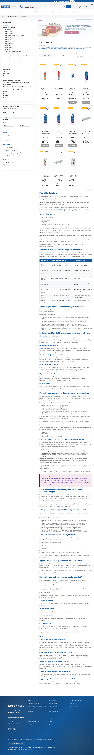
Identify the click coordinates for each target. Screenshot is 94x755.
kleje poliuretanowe (63, 209)
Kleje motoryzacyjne (9, 31)
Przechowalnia (52, 708)
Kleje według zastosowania (12, 16)
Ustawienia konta (53, 706)
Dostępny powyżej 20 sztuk (12, 150)
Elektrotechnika (7, 75)
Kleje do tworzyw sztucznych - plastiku (14, 35)
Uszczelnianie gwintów (10, 59)
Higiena (5, 91)
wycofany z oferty (10, 155)
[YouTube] (17, 723)
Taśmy (5, 71)
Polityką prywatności (28, 749)
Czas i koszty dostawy (75, 706)
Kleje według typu (8, 25)
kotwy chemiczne (46, 211)
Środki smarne (7, 84)
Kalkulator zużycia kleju (33, 703)
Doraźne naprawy (9, 65)
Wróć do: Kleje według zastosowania (12, 114)
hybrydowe (79, 209)
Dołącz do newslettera (16, 743)
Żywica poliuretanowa (10, 53)
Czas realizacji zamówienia (76, 708)
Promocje (5, 97)
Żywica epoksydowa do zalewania (13, 51)
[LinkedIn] (13, 723)
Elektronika (6, 73)
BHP (4, 93)
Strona (62, 55)
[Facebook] (9, 723)
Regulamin (30, 711)
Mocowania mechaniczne (10, 78)
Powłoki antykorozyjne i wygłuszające (13, 89)
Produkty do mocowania (10, 63)
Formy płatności (73, 703)
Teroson (7, 140)
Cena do (22, 125)
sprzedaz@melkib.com (16, 718)
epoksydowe (72, 209)
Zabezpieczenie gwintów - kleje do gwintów (15, 57)
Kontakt (50, 718)
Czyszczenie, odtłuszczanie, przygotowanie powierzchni (18, 86)
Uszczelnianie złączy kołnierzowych (13, 61)
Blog (50, 724)
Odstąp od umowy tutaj (33, 721)
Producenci (30, 718)
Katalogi (30, 724)
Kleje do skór (8, 49)
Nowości (5, 95)
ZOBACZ (72, 1)
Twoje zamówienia (53, 703)
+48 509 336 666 (14, 712)
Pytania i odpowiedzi (33, 708)
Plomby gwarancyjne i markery (11, 80)
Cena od (5, 125)
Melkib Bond (6, 69)
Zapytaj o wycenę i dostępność (13, 153)
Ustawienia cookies (53, 711)
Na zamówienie (9, 147)
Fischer (7, 135)
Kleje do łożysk (8, 47)
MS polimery (86, 209)
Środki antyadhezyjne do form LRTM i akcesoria (16, 82)
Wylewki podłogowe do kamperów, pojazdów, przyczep (18, 55)
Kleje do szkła (8, 45)
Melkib (2, 16)
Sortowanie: (79, 53)
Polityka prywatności (33, 727)
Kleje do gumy (8, 37)
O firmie (50, 721)
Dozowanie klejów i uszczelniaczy (12, 67)
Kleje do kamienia (9, 43)
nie (6, 165)
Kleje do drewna (8, 41)
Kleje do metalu (8, 39)
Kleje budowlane (9, 33)
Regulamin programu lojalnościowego (37, 706)
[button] (68, 6)
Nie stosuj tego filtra (10, 162)
